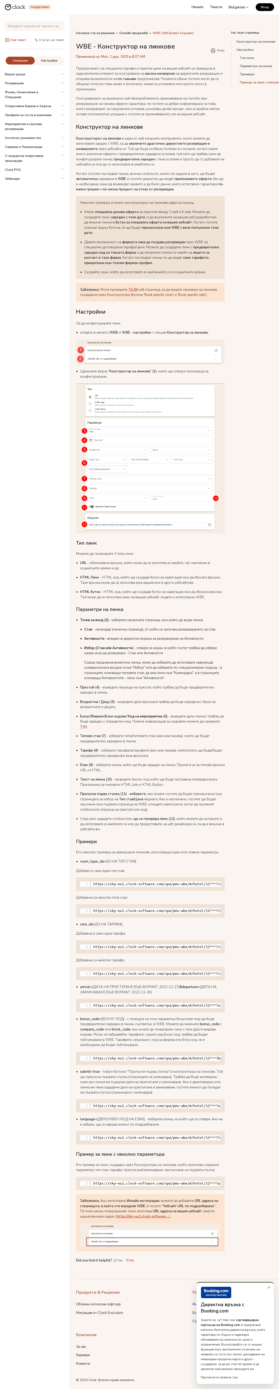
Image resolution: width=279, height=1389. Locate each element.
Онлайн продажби (133, 33)
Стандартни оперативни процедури (24, 158)
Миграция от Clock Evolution (99, 1312)
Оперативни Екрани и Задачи (28, 106)
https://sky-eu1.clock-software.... (143, 1216)
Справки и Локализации (23, 147)
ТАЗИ (133, 289)
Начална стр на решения (95, 33)
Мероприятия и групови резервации (23, 126)
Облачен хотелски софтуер (98, 1304)
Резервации (14, 83)
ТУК (83, 726)
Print (221, 50)
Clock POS (13, 170)
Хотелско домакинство (23, 138)
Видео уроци (15, 74)
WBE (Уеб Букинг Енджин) (173, 33)
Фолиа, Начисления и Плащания (21, 94)
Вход (265, 7)
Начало (197, 7)
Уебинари (12, 179)
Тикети (216, 7)
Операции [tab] (20, 61)
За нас (81, 1346)
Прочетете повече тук (219, 1377)
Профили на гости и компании (28, 115)
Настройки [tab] (49, 61)
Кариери (83, 1355)
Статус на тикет (52, 40)
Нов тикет (18, 40)
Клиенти (83, 1363)
